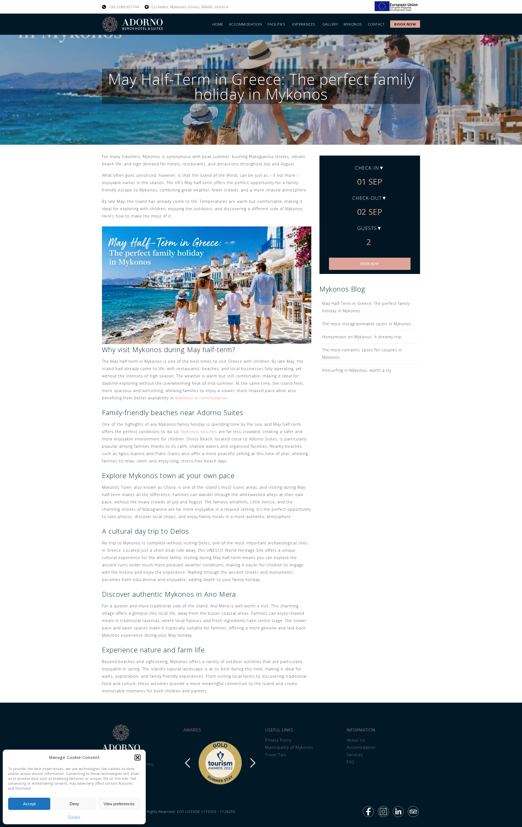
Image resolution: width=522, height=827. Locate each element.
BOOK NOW (370, 264)
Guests (367, 228)
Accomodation (361, 747)
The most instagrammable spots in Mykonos (366, 323)
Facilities (276, 24)
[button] (137, 757)
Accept (29, 803)
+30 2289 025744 (124, 6)
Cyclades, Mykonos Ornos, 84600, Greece (190, 6)
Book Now (405, 24)
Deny (74, 803)
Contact (376, 24)
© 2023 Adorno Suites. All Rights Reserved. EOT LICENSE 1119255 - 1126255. (169, 811)
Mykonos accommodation (201, 397)
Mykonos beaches (199, 431)
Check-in (367, 168)
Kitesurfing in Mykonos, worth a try (356, 370)
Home (217, 24)
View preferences (119, 803)
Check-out (367, 198)
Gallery (330, 24)
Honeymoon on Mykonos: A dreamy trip (362, 336)
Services (355, 754)
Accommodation (245, 24)
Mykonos (353, 24)
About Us (356, 740)
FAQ (351, 762)
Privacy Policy (278, 740)
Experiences (303, 24)
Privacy (74, 816)
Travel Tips (275, 754)
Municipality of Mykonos (289, 747)
